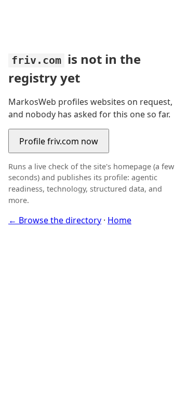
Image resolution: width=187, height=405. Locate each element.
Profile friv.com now (58, 141)
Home (119, 220)
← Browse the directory (54, 220)
